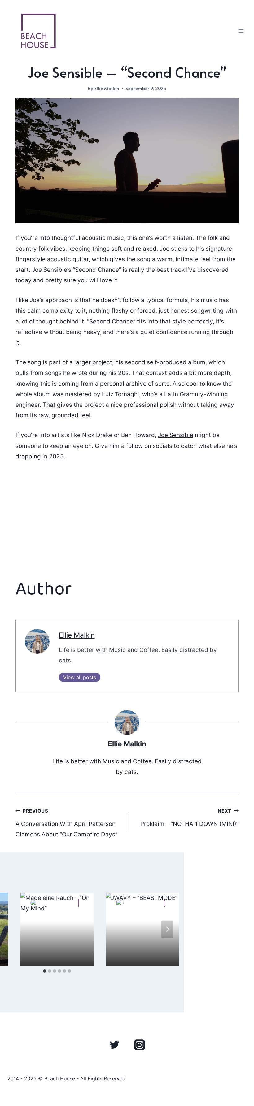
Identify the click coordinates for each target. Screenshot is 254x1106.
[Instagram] (139, 1045)
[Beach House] (38, 31)
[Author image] (34, 903)
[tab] (44, 971)
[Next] (167, 929)
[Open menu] (241, 31)
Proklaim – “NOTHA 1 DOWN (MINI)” (189, 818)
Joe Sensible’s (51, 269)
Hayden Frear (61, 903)
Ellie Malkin (106, 88)
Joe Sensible (175, 435)
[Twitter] (114, 1045)
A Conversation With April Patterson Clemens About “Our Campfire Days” (66, 823)
